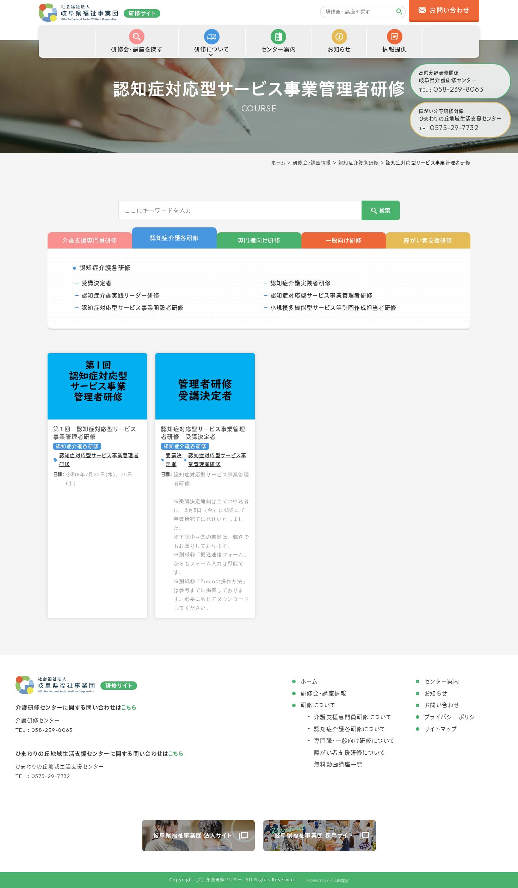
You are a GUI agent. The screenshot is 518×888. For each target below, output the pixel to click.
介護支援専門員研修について (353, 717)
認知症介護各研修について (350, 729)
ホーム (278, 162)
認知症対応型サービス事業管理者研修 (321, 295)
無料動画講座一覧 (338, 764)
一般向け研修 (344, 240)
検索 (384, 210)
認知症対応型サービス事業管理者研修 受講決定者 (203, 433)
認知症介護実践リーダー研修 (120, 295)
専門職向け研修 (259, 240)
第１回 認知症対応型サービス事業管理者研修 (94, 433)
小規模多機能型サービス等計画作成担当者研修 (333, 308)
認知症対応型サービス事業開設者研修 (132, 308)
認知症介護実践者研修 (300, 283)
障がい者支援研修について (349, 752)
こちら (128, 707)
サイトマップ (440, 729)
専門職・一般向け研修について (354, 740)
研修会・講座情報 (312, 162)
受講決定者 (96, 283)
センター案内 (442, 681)
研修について (318, 705)
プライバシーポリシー (452, 717)
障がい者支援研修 (428, 240)
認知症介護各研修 (358, 162)
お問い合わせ (442, 705)
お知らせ (435, 693)
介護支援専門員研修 (89, 240)
